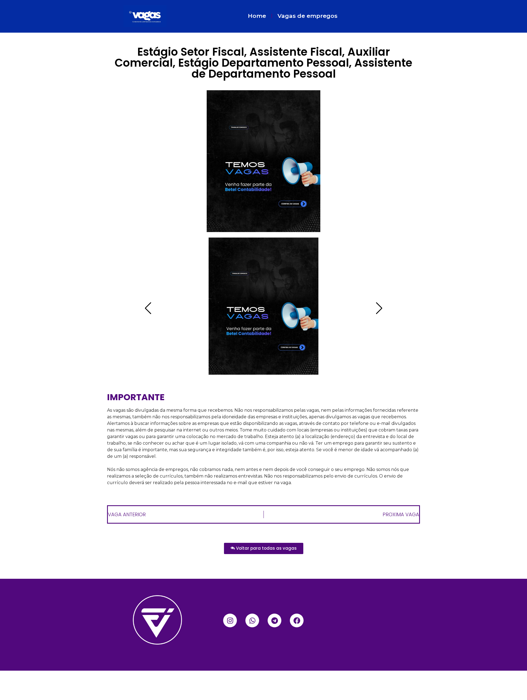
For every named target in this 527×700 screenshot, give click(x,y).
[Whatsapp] (252, 620)
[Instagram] (230, 620)
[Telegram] (274, 620)
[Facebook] (297, 620)
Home (257, 15)
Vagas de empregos (307, 15)
